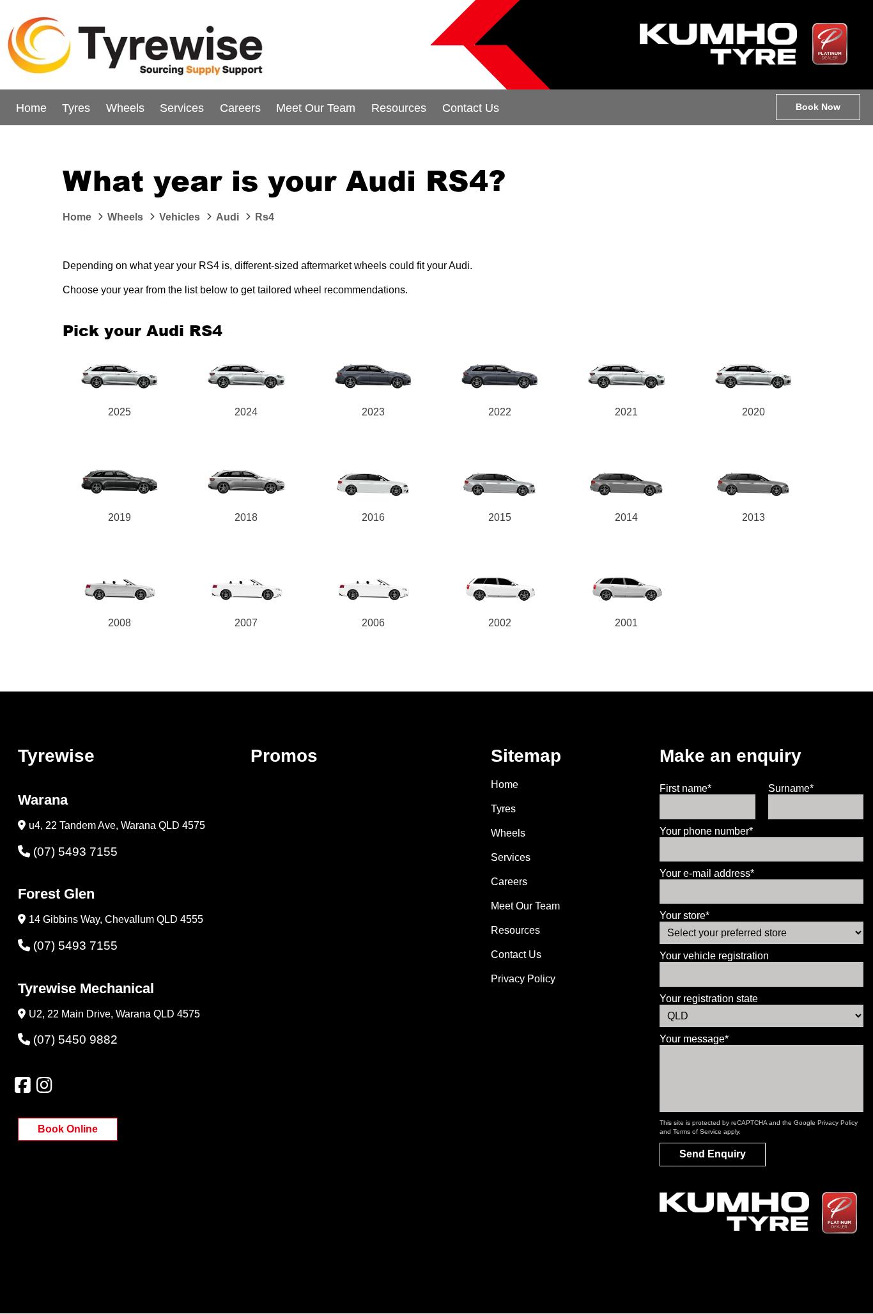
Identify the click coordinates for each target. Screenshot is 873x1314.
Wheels (125, 108)
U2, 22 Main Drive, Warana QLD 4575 (114, 1014)
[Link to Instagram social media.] (44, 1085)
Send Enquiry (712, 1153)
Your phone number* (706, 831)
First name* (685, 788)
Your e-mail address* (707, 873)
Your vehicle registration (714, 955)
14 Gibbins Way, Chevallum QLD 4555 (116, 919)
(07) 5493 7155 (75, 851)
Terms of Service (697, 1131)
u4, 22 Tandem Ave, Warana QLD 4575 (117, 825)
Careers (240, 108)
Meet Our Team (315, 108)
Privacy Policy (523, 978)
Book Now (818, 107)
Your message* (694, 1038)
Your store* (684, 915)
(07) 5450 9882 (75, 1039)
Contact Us (470, 108)
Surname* (791, 788)
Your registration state (709, 998)
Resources (398, 108)
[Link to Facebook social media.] (22, 1085)
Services (182, 108)
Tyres (76, 108)
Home (31, 108)
